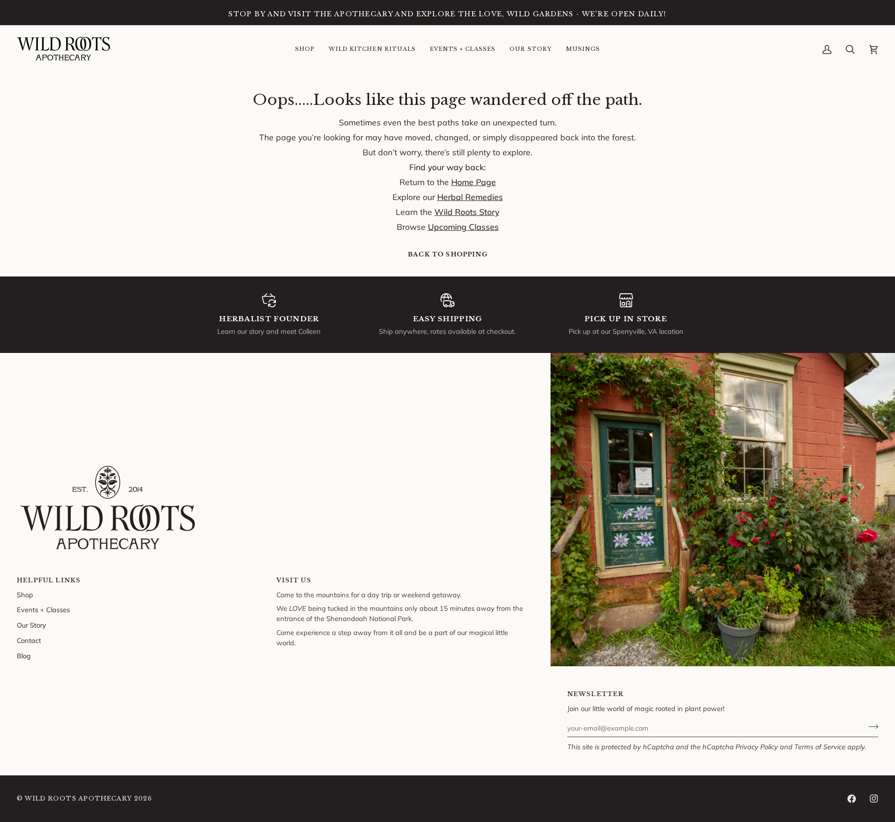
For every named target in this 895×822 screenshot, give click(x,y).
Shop (25, 594)
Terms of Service (820, 746)
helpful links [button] (49, 580)
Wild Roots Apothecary (78, 798)
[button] (305, 49)
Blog (24, 655)
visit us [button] (293, 580)
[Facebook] (851, 798)
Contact (29, 640)
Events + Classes (43, 609)
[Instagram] (874, 798)
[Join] (870, 726)
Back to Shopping (448, 254)
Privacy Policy (757, 746)
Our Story (31, 625)
